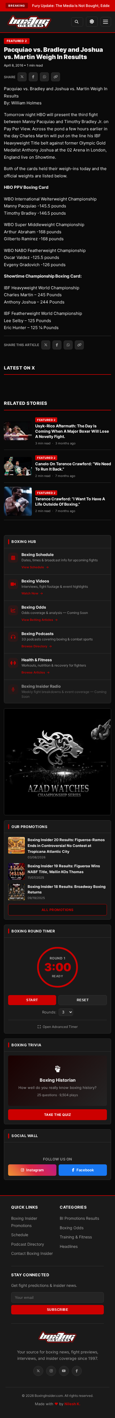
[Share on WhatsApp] (44, 76)
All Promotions (58, 910)
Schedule (19, 1234)
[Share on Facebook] (33, 76)
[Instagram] (51, 1371)
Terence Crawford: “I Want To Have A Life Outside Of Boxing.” (70, 501)
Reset (83, 1000)
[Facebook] (77, 1371)
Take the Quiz (57, 1115)
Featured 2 (17, 41)
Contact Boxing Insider (32, 1253)
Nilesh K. (72, 1404)
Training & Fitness (76, 1237)
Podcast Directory (27, 1244)
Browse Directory (34, 646)
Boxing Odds (71, 1227)
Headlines (69, 1246)
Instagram (35, 1170)
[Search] (77, 21)
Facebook (85, 1170)
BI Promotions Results (79, 1218)
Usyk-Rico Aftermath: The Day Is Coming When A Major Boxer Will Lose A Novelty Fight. (72, 431)
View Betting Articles (37, 620)
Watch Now (30, 593)
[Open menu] (105, 21)
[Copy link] (55, 76)
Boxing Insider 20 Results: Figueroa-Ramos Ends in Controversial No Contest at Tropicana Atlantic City (66, 845)
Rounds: (50, 1012)
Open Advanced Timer (60, 1027)
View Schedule (33, 567)
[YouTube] (64, 1371)
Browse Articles (33, 672)
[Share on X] (22, 76)
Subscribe (57, 1310)
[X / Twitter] (38, 1371)
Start (32, 1000)
